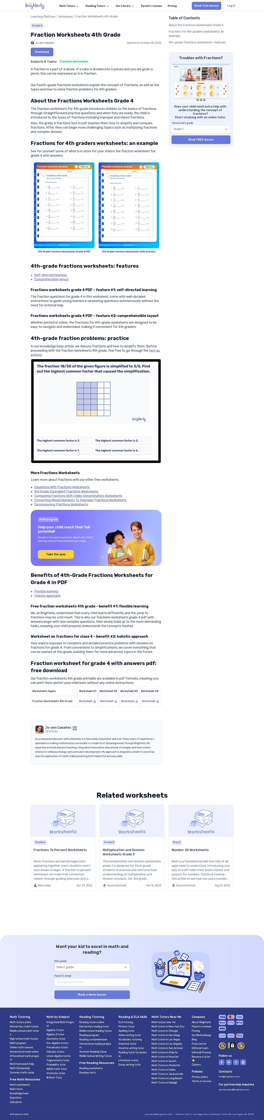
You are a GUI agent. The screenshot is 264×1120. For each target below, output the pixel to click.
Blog (194, 1039)
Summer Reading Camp (93, 1051)
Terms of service (201, 1081)
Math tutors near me (164, 1022)
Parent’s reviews (201, 1026)
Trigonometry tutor (58, 1060)
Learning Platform (43, 16)
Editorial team (200, 1048)
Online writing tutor (130, 1035)
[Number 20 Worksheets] (201, 847)
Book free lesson (206, 5)
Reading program (89, 1035)
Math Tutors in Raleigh (164, 1082)
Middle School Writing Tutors (95, 1056)
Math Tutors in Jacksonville (167, 1074)
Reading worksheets (91, 1068)
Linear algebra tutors (59, 1056)
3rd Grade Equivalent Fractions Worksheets (66, 491)
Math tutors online (20, 1022)
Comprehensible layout (51, 279)
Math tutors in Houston (165, 1056)
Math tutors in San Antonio (167, 1048)
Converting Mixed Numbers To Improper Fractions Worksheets (80, 500)
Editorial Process (201, 1052)
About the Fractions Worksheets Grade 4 (196, 25)
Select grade (65, 967)
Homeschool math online (24, 1051)
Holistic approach (47, 596)
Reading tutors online (91, 1022)
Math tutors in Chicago (165, 1030)
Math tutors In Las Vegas (166, 1039)
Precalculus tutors (57, 1047)
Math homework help (22, 1064)
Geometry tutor (56, 1038)
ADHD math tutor (57, 1069)
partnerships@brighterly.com (234, 1089)
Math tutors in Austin (164, 1061)
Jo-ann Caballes (44, 42)
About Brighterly (201, 1022)
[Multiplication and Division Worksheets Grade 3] (132, 847)
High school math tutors (24, 1038)
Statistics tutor (56, 1073)
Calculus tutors (55, 1051)
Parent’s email (62, 975)
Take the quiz (56, 554)
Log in (231, 5)
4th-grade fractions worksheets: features (197, 42)
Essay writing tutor (130, 1064)
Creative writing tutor (131, 1048)
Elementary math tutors (24, 1026)
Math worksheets (20, 1084)
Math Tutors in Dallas (164, 1069)
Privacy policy (200, 1076)
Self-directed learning (50, 275)
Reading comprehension (93, 1039)
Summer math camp (22, 1072)
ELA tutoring (126, 1022)
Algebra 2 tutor (55, 1034)
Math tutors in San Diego (166, 1035)
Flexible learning (46, 591)
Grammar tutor (127, 1043)
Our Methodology (201, 1035)
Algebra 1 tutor (55, 1030)
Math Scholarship (20, 1068)
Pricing (196, 1030)
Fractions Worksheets (74, 61)
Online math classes (21, 1047)
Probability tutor (56, 1064)
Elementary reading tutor (94, 1026)
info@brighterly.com (229, 1076)
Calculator (16, 1102)
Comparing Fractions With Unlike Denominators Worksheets (78, 496)
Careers (196, 1064)
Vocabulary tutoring (130, 1039)
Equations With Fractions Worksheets (61, 487)
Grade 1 (178, 129)
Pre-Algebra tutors (58, 1043)
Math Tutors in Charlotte (166, 1065)
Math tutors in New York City (168, 1026)
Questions (16, 1097)
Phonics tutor (127, 1026)
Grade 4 (37, 25)
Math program (18, 1043)
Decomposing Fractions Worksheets (61, 504)
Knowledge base (19, 1093)
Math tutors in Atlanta (165, 1052)
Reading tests (87, 1072)
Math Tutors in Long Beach (167, 1078)
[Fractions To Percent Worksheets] (63, 847)
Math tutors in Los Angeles (167, 1043)
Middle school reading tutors (95, 1030)
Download (42, 52)
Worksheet (66, 16)
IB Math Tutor (54, 1077)
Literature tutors (128, 1060)
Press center (199, 1043)
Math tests (16, 1089)
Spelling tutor (126, 1030)
